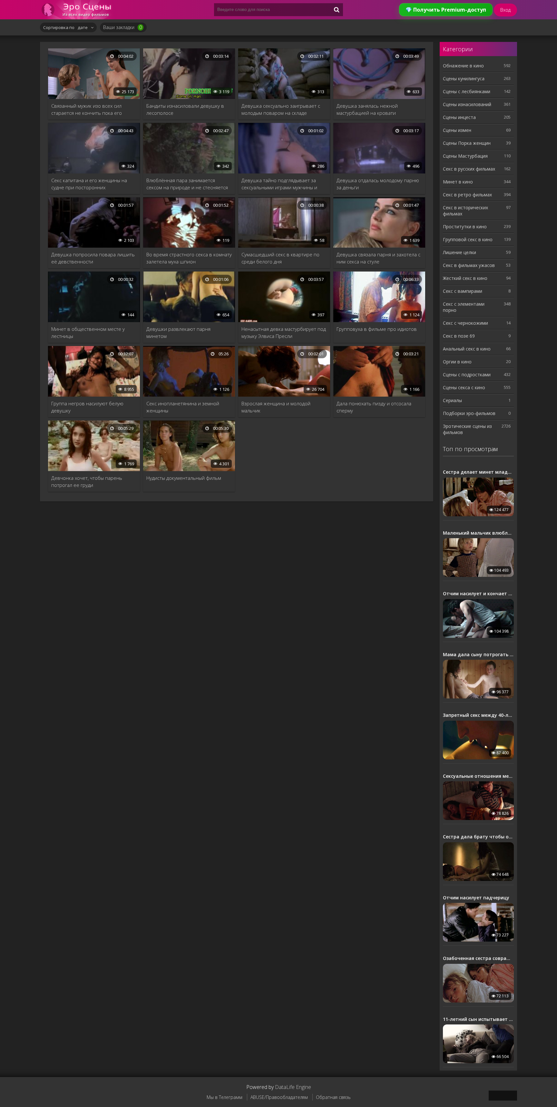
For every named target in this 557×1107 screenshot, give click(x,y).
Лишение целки (459, 252)
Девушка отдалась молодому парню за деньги (378, 184)
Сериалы (452, 400)
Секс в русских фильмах (469, 169)
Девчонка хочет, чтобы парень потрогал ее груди (86, 481)
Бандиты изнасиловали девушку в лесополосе (185, 109)
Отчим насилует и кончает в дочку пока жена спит (478, 594)
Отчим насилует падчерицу (476, 898)
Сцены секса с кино (464, 387)
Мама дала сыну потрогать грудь (478, 654)
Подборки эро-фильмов (469, 413)
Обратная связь (333, 1097)
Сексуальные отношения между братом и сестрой (478, 776)
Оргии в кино (457, 362)
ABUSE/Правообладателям (279, 1097)
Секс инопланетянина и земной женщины (182, 407)
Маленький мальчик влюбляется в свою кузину (478, 533)
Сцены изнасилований (467, 104)
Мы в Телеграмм (224, 1097)
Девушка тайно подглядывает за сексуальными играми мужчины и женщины (279, 184)
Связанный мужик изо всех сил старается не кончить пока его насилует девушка (86, 109)
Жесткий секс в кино (465, 278)
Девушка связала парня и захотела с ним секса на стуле (378, 258)
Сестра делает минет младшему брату (478, 472)
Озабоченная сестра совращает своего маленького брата (478, 958)
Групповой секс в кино (468, 239)
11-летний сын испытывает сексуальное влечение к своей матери (478, 1019)
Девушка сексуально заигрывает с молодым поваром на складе (280, 109)
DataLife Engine (293, 1087)
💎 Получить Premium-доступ (446, 9)
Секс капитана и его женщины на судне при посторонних (89, 184)
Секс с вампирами (462, 291)
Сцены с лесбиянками (466, 91)
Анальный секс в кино (467, 349)
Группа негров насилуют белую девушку (87, 407)
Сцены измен (457, 130)
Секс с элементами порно (463, 307)
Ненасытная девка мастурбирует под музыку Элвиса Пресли (283, 332)
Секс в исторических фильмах (465, 210)
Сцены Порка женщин (467, 143)
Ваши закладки (122, 27)
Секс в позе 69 (459, 336)
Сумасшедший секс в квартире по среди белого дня (280, 258)
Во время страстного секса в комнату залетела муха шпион (189, 258)
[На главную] (78, 9)
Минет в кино (458, 182)
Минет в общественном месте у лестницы (88, 332)
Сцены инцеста (459, 117)
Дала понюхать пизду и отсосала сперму (374, 407)
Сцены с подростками (467, 374)
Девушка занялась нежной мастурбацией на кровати (367, 109)
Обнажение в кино (463, 66)
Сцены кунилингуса (463, 78)
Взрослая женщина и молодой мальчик (275, 407)
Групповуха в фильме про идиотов (377, 329)
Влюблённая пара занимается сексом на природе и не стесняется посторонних (187, 184)
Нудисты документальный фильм (183, 478)
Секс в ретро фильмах (467, 195)
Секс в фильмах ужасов (469, 265)
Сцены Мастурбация (465, 156)
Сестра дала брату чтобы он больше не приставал (478, 837)
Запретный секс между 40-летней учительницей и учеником (478, 715)
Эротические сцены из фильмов (467, 429)
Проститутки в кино (465, 226)
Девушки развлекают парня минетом (178, 332)
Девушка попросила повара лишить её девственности (93, 258)
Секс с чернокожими (465, 323)
